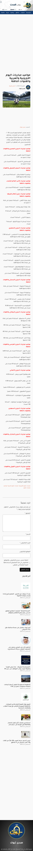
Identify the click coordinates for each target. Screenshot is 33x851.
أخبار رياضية (12, 86)
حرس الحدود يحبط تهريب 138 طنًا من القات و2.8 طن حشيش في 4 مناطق (16, 741)
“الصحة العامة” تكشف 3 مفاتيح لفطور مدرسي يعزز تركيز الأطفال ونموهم (17, 612)
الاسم (28, 534)
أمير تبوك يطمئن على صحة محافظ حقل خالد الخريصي (17, 628)
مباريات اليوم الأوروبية (24, 486)
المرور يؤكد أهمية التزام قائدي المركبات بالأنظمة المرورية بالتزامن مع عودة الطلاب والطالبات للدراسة (16, 706)
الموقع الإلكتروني (25, 551)
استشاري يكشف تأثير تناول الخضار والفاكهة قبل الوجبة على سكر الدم (19, 724)
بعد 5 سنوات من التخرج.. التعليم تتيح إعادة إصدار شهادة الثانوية (16, 595)
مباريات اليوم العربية (13, 486)
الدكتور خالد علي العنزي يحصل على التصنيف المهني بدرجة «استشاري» (19, 648)
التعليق (27, 513)
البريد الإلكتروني (25, 543)
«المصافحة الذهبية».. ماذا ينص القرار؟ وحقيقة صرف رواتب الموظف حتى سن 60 (17, 668)
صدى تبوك (22, 127)
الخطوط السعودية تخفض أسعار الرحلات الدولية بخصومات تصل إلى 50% (17, 685)
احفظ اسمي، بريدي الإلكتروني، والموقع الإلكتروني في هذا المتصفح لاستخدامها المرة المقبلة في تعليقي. (15, 563)
